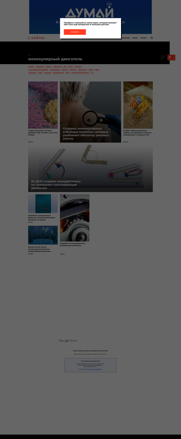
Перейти (75, 32)
